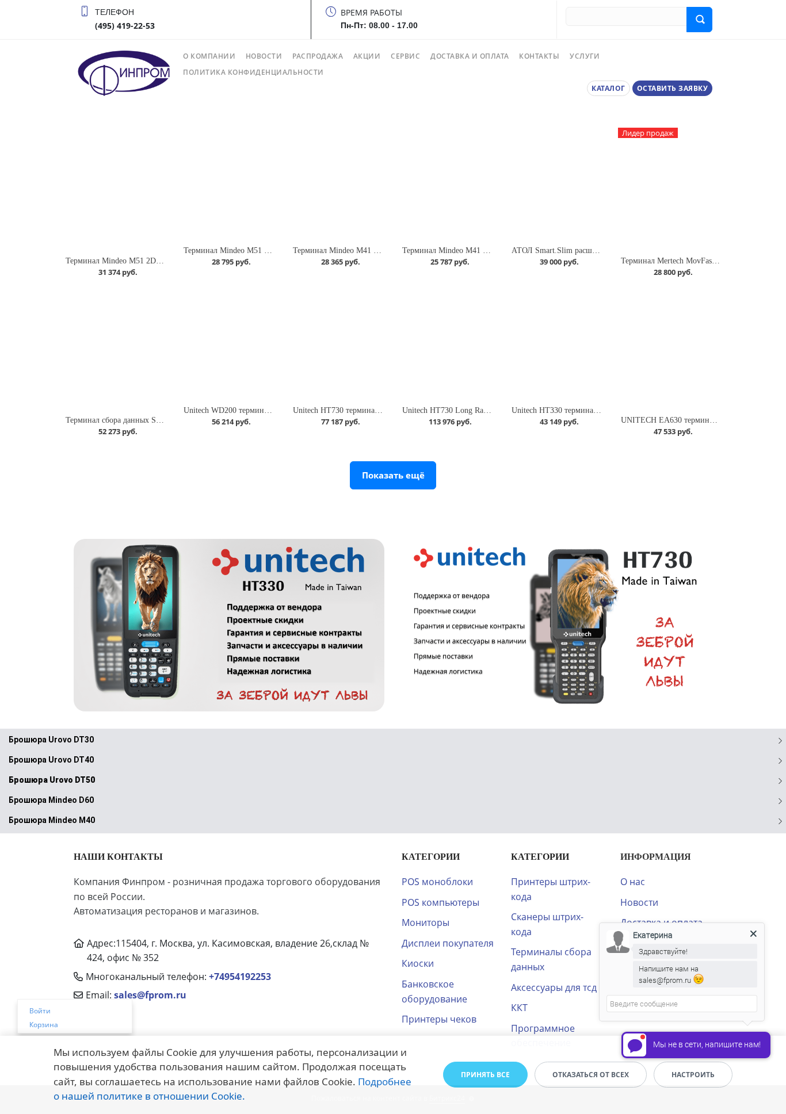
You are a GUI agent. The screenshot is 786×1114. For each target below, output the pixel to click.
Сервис (405, 56)
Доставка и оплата (469, 56)
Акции (367, 56)
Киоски (418, 963)
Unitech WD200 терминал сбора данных (252, 410)
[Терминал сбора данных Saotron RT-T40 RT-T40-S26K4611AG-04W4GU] (115, 348)
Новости (264, 56)
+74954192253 (240, 976)
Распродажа (317, 56)
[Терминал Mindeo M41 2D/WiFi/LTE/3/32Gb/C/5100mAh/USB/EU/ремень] (447, 183)
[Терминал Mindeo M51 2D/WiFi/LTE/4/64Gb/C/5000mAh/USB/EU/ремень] (115, 188)
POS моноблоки (437, 881)
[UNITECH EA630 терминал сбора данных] (670, 348)
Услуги (585, 56)
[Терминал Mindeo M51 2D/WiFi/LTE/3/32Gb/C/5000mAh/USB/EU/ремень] (229, 183)
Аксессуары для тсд (554, 987)
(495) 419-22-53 (125, 25)
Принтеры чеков (439, 1019)
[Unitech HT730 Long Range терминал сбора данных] (447, 343)
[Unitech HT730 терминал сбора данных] (338, 343)
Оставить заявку (672, 88)
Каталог (608, 88)
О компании (209, 56)
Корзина (43, 1024)
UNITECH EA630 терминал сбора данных (693, 420)
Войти (40, 1011)
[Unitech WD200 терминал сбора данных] (229, 343)
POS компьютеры (440, 902)
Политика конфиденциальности (253, 72)
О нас (632, 881)
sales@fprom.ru (150, 995)
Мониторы (425, 922)
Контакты (539, 56)
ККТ (519, 1007)
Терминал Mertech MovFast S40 (675, 261)
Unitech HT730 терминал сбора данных (360, 410)
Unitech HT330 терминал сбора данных (579, 410)
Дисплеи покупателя (448, 943)
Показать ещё (393, 475)
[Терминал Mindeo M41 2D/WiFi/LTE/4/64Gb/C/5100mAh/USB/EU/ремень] (338, 183)
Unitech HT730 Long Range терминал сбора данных (490, 410)
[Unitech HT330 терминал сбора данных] (557, 343)
